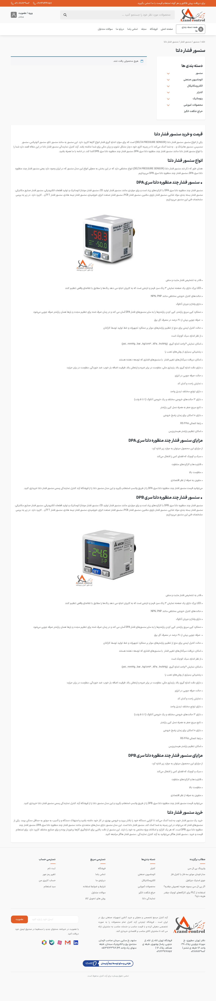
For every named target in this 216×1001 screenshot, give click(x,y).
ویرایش (21, 17)
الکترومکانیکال (195, 86)
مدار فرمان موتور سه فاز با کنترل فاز (188, 874)
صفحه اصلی (167, 29)
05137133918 (109, 948)
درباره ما (120, 29)
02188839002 (198, 951)
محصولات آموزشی (193, 105)
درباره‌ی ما (100, 880)
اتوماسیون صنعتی (193, 80)
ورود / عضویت (25, 13)
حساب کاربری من (47, 880)
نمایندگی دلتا (148, 898)
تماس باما (132, 29)
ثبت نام (52, 868)
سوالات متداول (105, 29)
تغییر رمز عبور (49, 874)
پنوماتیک (198, 99)
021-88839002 (22, 3)
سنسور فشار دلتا (171, 42)
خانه (203, 42)
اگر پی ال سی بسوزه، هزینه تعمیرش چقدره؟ (184, 886)
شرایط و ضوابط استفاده (94, 886)
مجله (143, 29)
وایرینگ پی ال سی (196, 868)
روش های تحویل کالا (95, 898)
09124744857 (44, 3)
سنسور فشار (185, 42)
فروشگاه (153, 29)
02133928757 (164, 951)
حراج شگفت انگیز (193, 111)
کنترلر (200, 92)
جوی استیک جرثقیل (195, 880)
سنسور (196, 42)
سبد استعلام (50, 886)
